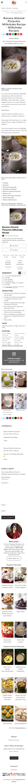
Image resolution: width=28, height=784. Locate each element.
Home (3, 8)
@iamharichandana (14, 360)
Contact (14, 769)
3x (24, 273)
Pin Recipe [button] (15, 249)
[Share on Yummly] (18, 34)
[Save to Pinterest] (10, 34)
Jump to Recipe (14, 38)
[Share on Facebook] (7, 34)
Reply (5, 440)
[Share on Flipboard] (21, 34)
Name (3, 505)
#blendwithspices (14, 362)
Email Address (14, 751)
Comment (5, 483)
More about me (14, 558)
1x (19, 273)
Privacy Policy (14, 740)
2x (22, 273)
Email (3, 511)
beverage (15, 8)
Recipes (9, 8)
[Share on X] (16, 34)
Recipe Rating (5, 477)
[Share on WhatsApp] (13, 34)
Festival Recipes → (21, 728)
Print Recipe (15, 245)
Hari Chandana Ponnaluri (12, 235)
